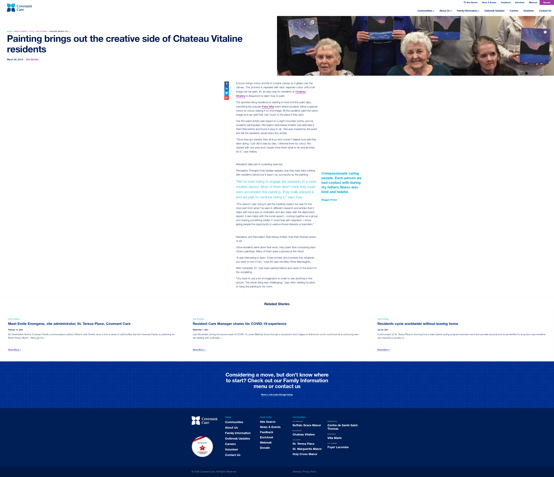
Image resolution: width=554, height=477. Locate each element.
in (226, 88)
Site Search (471, 2)
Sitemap (297, 472)
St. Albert (332, 443)
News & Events (489, 2)
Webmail (533, 2)
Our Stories (32, 59)
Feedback (506, 2)
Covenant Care (207, 472)
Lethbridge (298, 421)
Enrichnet (519, 2)
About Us (444, 10)
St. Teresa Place (303, 443)
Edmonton (332, 421)
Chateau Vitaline (304, 434)
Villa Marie (334, 438)
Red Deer (331, 434)
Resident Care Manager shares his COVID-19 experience (240, 324)
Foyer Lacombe (338, 447)
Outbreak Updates (494, 10)
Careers (514, 10)
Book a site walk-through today (277, 394)
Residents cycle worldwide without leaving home (417, 324)
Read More (13, 349)
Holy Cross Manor (305, 454)
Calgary (297, 440)
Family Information (467, 10)
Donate (546, 2)
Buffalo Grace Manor (307, 425)
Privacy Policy (309, 472)
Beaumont (297, 430)
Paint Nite (268, 106)
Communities (425, 10)
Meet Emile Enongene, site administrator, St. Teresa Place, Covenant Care (69, 324)
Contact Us (545, 10)
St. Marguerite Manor (307, 448)
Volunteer (529, 10)
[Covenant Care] (205, 421)
